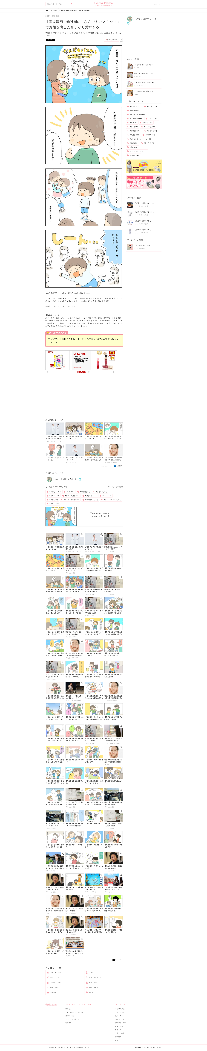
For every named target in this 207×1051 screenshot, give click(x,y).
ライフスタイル (55, 972)
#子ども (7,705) (55, 492)
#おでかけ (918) (135, 131)
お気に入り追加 (112, 40)
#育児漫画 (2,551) (91, 500)
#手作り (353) (152, 131)
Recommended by (107, 466)
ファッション (93, 972)
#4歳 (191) (70, 492)
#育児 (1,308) (134, 135)
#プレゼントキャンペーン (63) (140, 139)
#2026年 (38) (150, 135)
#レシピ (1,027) (149, 127)
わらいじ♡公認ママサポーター (65, 479)
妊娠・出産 (54, 987)
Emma (136, 94)
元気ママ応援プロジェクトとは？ (76, 1012)
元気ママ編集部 (139, 248)
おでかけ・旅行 (55, 982)
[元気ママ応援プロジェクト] (103, 4)
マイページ (156, 4)
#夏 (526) (132, 123)
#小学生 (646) (134, 155)
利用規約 (68, 1023)
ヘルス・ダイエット (96, 977)
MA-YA (136, 68)
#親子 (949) (133, 127)
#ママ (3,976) (153, 119)
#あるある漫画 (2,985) (71, 500)
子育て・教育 (93, 987)
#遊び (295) (53, 500)
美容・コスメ (54, 977)
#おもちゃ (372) (90, 496)
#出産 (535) (133, 143)
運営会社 (68, 1009)
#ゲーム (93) (106, 496)
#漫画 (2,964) (54, 504)
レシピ (91, 992)
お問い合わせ (70, 1016)
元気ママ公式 (138, 85)
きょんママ (138, 76)
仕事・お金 (93, 982)
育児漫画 (53, 992)
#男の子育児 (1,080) (72, 496)
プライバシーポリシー (72, 1019)
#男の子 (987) (54, 496)
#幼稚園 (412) (85, 492)
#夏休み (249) (147, 123)
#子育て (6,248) (101, 492)
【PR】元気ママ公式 (141, 206)
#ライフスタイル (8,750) (112, 500)
